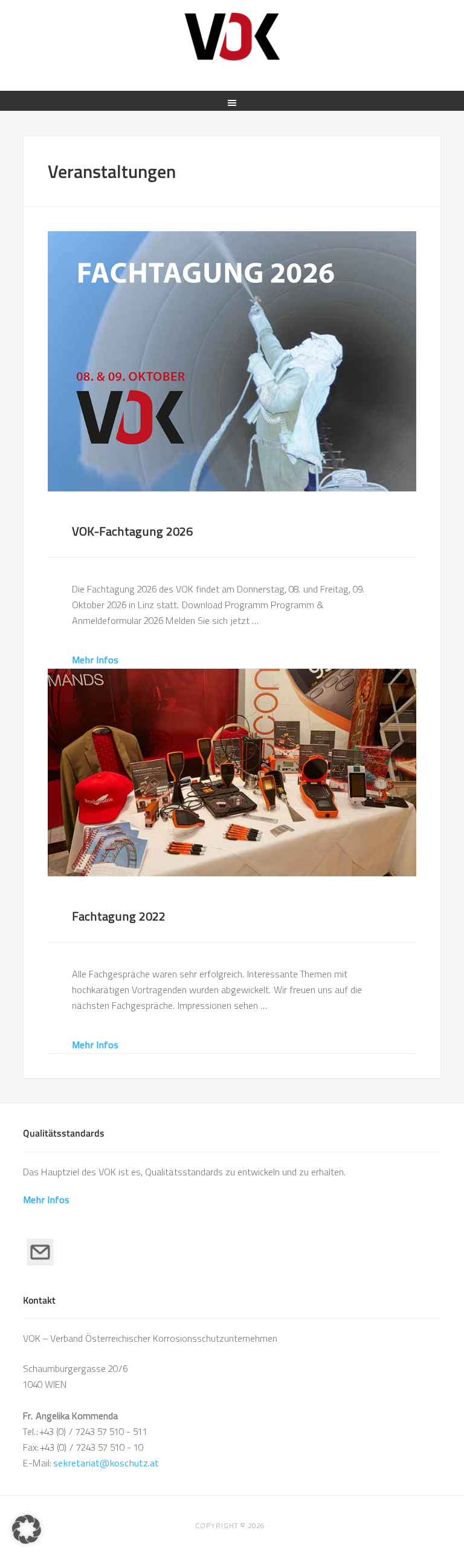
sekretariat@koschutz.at (106, 1463)
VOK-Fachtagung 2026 (132, 531)
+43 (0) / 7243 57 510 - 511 (93, 1431)
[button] (26, 1529)
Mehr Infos (95, 660)
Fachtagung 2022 (119, 916)
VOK (231, 36)
